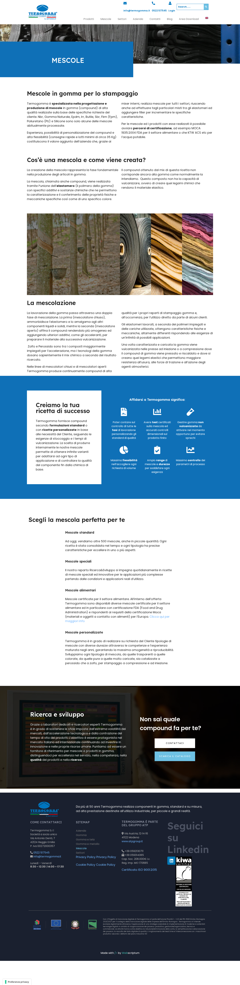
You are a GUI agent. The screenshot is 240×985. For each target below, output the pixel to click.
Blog (169, 19)
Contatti (155, 19)
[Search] (206, 7)
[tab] (73, 254)
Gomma (81, 835)
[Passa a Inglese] (206, 18)
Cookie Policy (85, 865)
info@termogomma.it (136, 10)
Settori (122, 19)
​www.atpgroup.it (132, 841)
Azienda (138, 19)
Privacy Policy (86, 857)
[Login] (170, 3)
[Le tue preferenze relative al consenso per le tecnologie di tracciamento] (17, 982)
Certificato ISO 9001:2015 (139, 870)
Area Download (189, 19)
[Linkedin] (171, 860)
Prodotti (88, 19)
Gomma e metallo (87, 844)
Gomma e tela (85, 839)
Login (171, 10)
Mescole (105, 19)
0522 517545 (159, 10)
